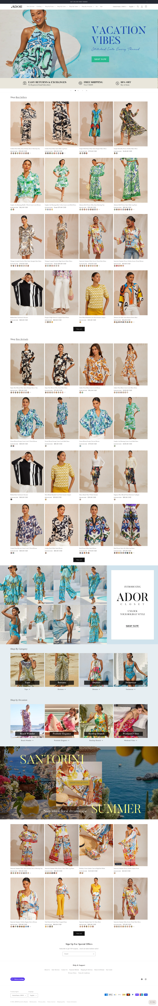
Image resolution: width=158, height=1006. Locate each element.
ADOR (16, 1001)
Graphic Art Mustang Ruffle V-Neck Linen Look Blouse (25, 205)
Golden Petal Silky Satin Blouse (54, 548)
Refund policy (33, 1001)
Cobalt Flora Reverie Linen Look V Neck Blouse (23, 548)
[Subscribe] (93, 954)
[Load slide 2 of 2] (78, 90)
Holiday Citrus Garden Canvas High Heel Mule (92, 868)
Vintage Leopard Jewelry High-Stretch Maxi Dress (58, 261)
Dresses (95, 689)
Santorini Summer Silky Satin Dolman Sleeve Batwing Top (26, 868)
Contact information (72, 1001)
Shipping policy (61, 1001)
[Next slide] (83, 91)
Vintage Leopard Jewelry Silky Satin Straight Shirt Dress (25, 261)
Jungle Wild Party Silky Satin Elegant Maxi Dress (93, 148)
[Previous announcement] (11, 2)
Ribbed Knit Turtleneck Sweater (19, 317)
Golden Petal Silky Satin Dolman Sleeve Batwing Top (25, 148)
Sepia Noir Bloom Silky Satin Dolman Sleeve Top (24, 388)
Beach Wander (26, 740)
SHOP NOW (79, 605)
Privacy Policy (72, 973)
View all (79, 329)
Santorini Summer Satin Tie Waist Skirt (90, 922)
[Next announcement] (147, 2)
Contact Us (64, 969)
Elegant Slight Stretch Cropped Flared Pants (57, 317)
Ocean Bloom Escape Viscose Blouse (89, 441)
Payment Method (74, 969)
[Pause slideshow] (87, 91)
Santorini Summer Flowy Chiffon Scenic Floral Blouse (129, 261)
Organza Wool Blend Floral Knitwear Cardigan (126, 494)
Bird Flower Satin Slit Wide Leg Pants (124, 548)
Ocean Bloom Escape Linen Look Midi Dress (57, 441)
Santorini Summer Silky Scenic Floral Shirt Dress (92, 261)
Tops (26, 689)
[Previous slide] (71, 91)
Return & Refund (99, 969)
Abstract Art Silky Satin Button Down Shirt (125, 317)
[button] (39, 6)
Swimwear (129, 689)
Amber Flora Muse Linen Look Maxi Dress (125, 388)
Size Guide (109, 969)
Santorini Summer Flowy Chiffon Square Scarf (126, 868)
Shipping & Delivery (87, 969)
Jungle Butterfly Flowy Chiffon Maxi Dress (126, 148)
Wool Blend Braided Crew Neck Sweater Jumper (92, 317)
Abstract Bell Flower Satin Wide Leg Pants (125, 205)
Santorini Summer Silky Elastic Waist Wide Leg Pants (59, 868)
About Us (47, 969)
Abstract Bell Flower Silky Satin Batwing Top (91, 205)
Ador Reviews (56, 969)
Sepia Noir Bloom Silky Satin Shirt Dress (56, 388)
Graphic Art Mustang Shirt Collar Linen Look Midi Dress (60, 205)
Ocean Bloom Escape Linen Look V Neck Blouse (23, 441)
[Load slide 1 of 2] (75, 90)
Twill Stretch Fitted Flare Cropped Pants (56, 922)
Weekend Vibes (129, 740)
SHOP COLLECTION (79, 783)
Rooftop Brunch (95, 740)
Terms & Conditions (84, 973)
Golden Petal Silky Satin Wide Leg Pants (56, 148)
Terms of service (51, 1001)
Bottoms (61, 689)
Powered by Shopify (23, 1001)
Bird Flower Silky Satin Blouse (87, 548)
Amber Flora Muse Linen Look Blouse (89, 388)
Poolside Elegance (60, 740)
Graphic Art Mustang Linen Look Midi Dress (126, 441)
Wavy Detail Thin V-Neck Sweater (88, 494)
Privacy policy (42, 1001)
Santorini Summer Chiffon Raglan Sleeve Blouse (23, 922)
